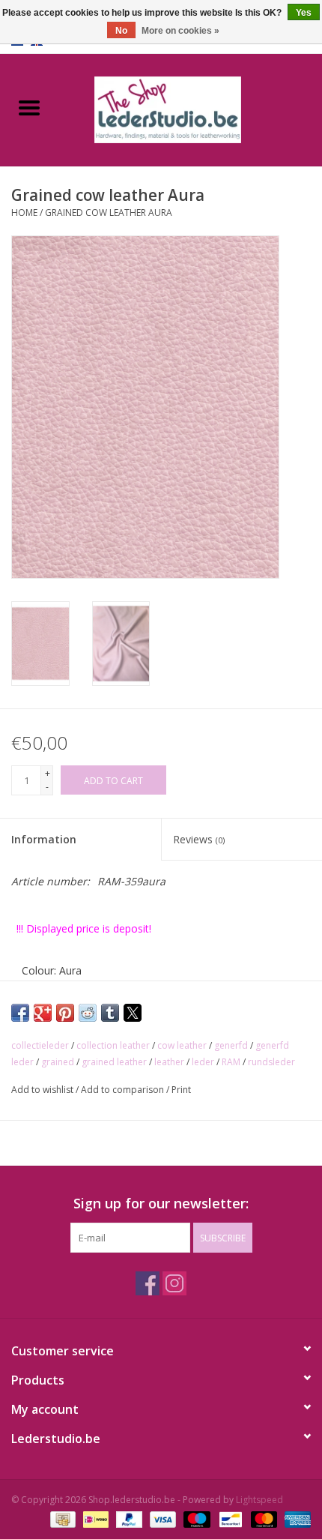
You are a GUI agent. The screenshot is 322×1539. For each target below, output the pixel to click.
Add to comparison (123, 1089)
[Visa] (161, 1518)
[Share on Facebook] (20, 1013)
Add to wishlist (43, 1089)
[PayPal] (128, 1518)
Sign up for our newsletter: (161, 1203)
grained (57, 1061)
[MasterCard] (262, 1518)
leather (169, 1061)
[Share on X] (133, 1013)
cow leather (182, 1045)
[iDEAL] (94, 1518)
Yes (304, 12)
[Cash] (61, 1518)
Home (24, 212)
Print (181, 1089)
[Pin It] (65, 1013)
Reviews (199, 839)
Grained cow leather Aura (108, 212)
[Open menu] (29, 107)
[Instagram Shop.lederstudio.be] (174, 1283)
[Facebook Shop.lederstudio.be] (148, 1283)
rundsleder (271, 1061)
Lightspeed (259, 1499)
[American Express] (295, 1518)
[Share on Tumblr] (110, 1013)
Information (43, 839)
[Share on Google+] (43, 1013)
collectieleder (40, 1045)
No (121, 30)
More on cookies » (180, 30)
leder (203, 1061)
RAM (231, 1061)
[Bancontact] (229, 1518)
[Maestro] (195, 1518)
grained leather (114, 1061)
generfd (231, 1045)
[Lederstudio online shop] (190, 108)
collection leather (113, 1045)
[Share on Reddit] (88, 1013)
